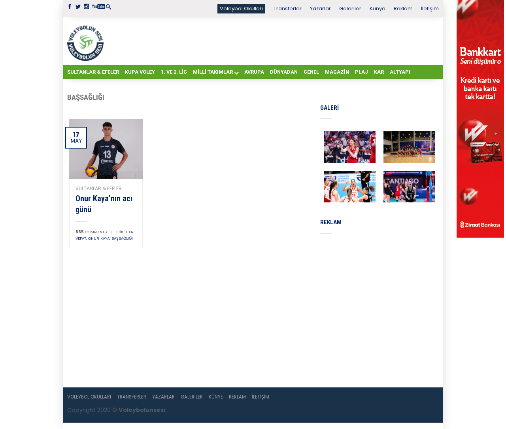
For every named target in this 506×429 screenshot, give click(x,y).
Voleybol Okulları (241, 8)
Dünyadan (284, 72)
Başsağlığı (122, 238)
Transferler (288, 8)
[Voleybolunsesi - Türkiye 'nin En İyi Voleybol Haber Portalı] (87, 41)
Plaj (361, 72)
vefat (81, 238)
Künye (377, 8)
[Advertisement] (273, 41)
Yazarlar (320, 8)
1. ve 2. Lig (174, 72)
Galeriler (350, 8)
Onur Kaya (99, 238)
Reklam (403, 8)
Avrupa (254, 72)
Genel (311, 72)
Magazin (337, 72)
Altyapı (400, 72)
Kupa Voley (140, 72)
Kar (379, 72)
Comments (91, 232)
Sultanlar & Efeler (93, 72)
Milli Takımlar (213, 72)
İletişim (430, 8)
